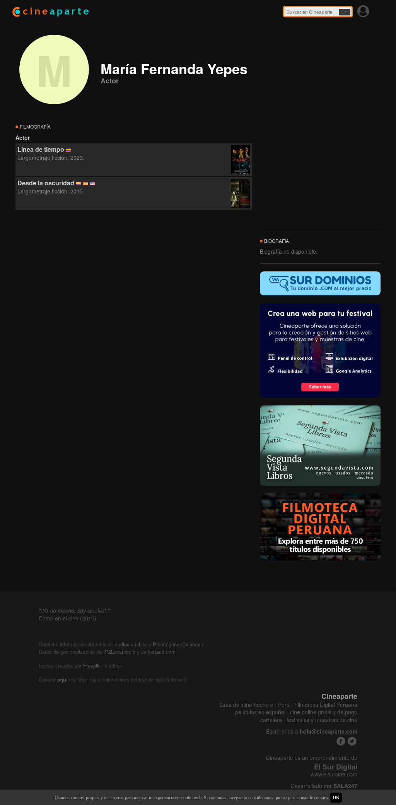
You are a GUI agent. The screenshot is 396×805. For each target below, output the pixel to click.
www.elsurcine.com (334, 774)
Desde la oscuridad (45, 182)
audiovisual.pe (131, 644)
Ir (344, 12)
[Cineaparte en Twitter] (352, 741)
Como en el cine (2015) (67, 618)
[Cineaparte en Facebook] (341, 741)
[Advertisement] (133, 280)
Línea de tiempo (40, 149)
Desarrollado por (324, 786)
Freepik (91, 665)
